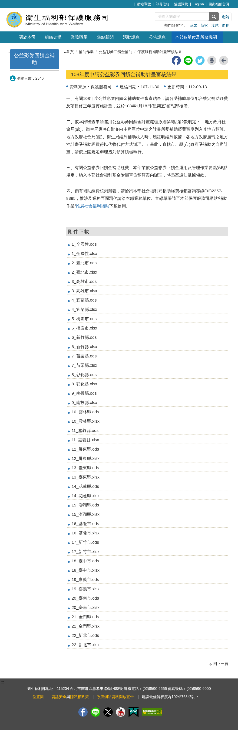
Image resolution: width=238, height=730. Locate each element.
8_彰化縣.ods (84, 374)
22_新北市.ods (85, 635)
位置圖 (38, 697)
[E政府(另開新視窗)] (134, 712)
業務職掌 (79, 37)
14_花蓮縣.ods (85, 486)
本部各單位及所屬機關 (196, 37)
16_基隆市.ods (85, 523)
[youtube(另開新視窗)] (120, 712)
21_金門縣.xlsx (85, 626)
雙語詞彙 (181, 4)
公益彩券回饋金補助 (115, 52)
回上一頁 (220, 664)
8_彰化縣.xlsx (84, 384)
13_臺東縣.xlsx (85, 477)
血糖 (225, 25)
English (198, 4)
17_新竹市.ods (85, 542)
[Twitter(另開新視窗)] (108, 712)
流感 (215, 25)
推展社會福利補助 (92, 206)
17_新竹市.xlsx (85, 551)
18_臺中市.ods (85, 561)
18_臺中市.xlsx (85, 570)
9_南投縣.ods (84, 393)
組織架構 (53, 37)
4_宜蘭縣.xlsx (84, 309)
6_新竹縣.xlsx (84, 346)
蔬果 (193, 25)
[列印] (211, 60)
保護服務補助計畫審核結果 (159, 52)
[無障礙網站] (152, 712)
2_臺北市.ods (84, 263)
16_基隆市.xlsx (85, 533)
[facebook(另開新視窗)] (176, 60)
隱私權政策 (79, 697)
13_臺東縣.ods (85, 467)
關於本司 (27, 37)
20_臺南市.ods (85, 598)
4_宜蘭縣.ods (84, 300)
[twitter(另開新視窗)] (200, 60)
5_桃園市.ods (84, 318)
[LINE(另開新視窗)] (95, 712)
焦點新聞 (105, 37)
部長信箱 (162, 4)
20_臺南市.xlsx (85, 607)
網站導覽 (144, 4)
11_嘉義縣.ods (85, 430)
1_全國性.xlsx (84, 253)
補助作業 (86, 52)
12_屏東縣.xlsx (85, 458)
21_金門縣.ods (85, 617)
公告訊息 (157, 37)
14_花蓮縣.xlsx (85, 495)
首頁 (70, 52)
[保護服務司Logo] (62, 19)
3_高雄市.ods (84, 281)
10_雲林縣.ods (85, 412)
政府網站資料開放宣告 (115, 697)
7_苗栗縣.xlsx (84, 365)
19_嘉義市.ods (85, 579)
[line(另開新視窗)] (188, 60)
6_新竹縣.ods (84, 337)
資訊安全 (59, 697)
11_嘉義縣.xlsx (85, 440)
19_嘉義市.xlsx (85, 589)
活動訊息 (131, 37)
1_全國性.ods (84, 244)
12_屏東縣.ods (85, 449)
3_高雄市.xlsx (84, 291)
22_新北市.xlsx (85, 644)
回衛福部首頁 (218, 4)
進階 (225, 17)
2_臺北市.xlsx (84, 272)
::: (137, 4)
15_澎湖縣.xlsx (85, 514)
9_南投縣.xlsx (84, 402)
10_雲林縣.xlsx (85, 421)
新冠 (204, 25)
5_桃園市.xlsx (84, 328)
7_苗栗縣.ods (84, 356)
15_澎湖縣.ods (85, 505)
